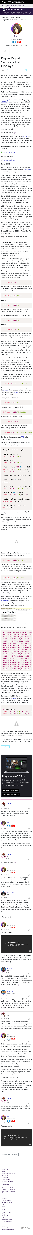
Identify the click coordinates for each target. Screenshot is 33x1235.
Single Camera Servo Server (14, 9)
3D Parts (12, 1191)
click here (28, 169)
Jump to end (22, 70)
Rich (8, 822)
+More (25, 6)
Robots (4, 1189)
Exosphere (5, 1177)
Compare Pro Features (10, 790)
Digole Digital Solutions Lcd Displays (14, 20)
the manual (25, 136)
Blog (3, 1214)
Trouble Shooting (7, 1202)
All (3, 6)
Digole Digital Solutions (8, 100)
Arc (3, 1204)
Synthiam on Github (7, 1181)
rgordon (9, 803)
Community (4, 17)
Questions (10, 6)
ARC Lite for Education (8, 1173)
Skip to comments (11, 70)
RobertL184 (10, 893)
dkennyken (10, 991)
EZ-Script (13, 698)
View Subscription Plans (11, 794)
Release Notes (6, 1179)
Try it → (26, 9)
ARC (22, 437)
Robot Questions (15, 17)
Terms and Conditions (8, 1229)
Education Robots (7, 1219)
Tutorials (4, 1193)
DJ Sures (4, 1217)
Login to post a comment (9, 1154)
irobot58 (9, 968)
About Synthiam (6, 1212)
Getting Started (6, 1200)
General (18, 6)
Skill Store (5, 1175)
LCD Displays (5, 102)
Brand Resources (7, 1221)
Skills (3, 1206)
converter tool (5, 601)
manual (5, 390)
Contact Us (5, 1216)
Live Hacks (13, 1189)
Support (4, 1198)
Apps (11, 1187)
